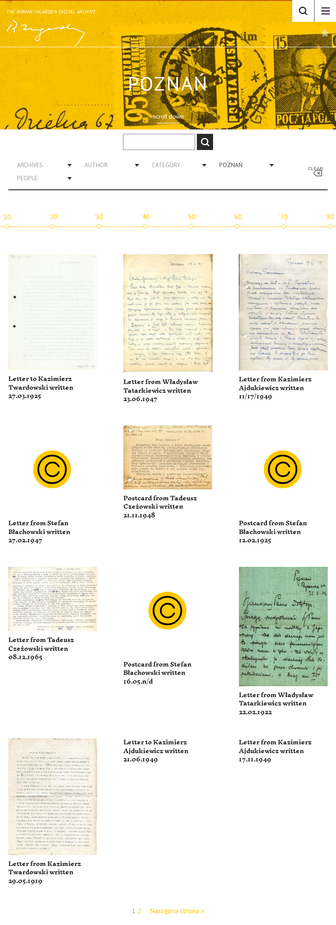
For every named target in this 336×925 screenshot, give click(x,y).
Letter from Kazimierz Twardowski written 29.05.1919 (44, 872)
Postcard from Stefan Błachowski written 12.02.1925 (273, 532)
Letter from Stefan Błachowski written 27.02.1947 (39, 532)
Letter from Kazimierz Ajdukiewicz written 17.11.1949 (275, 751)
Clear (315, 168)
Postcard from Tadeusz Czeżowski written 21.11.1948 (160, 507)
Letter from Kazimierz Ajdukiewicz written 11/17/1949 (275, 388)
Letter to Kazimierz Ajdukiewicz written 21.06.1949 (156, 751)
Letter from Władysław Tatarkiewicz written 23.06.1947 (160, 390)
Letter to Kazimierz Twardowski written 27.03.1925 (41, 387)
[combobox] (41, 165)
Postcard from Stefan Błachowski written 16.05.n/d (157, 673)
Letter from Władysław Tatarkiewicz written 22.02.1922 (276, 704)
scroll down (168, 116)
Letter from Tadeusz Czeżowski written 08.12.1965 (41, 648)
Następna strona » (177, 910)
